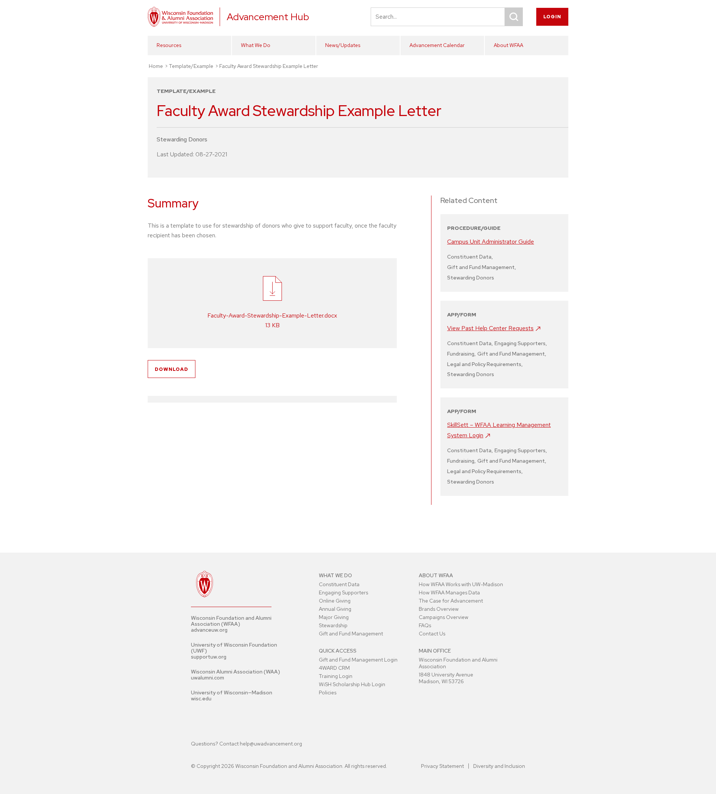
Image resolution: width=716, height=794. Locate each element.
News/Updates (342, 45)
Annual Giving (335, 609)
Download (171, 369)
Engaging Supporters (343, 592)
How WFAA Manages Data (449, 592)
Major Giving (334, 617)
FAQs (425, 625)
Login (552, 16)
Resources (169, 45)
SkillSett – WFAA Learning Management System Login (499, 430)
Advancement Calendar (437, 45)
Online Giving (335, 600)
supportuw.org (208, 656)
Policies (327, 692)
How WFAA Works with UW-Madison (461, 584)
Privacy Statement (442, 766)
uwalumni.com (207, 677)
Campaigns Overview (443, 617)
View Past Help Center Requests (490, 328)
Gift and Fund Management (351, 633)
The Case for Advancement (451, 600)
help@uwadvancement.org (271, 743)
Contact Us (432, 633)
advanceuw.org (209, 629)
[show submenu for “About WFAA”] (560, 58)
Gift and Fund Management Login (358, 659)
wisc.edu (201, 698)
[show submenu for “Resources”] (223, 58)
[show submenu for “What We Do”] (307, 58)
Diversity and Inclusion (499, 766)
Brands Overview (439, 609)
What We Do (255, 45)
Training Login (335, 676)
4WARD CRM (334, 668)
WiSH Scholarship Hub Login (352, 684)
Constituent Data (339, 584)
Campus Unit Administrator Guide (490, 242)
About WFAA (508, 45)
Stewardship (333, 625)
